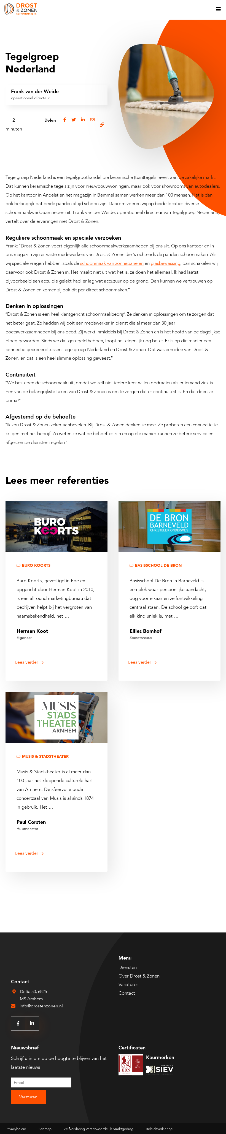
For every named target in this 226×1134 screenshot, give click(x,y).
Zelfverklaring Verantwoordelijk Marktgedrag (98, 1129)
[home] (20, 9)
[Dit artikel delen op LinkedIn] (83, 125)
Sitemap (45, 1129)
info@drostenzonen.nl (41, 1006)
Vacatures (128, 984)
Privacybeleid (16, 1129)
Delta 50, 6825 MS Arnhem (33, 995)
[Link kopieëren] (102, 125)
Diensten (128, 967)
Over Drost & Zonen (139, 976)
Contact (127, 993)
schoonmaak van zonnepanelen (112, 263)
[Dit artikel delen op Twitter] (73, 125)
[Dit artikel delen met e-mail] (92, 125)
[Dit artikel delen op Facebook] (64, 125)
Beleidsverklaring (159, 1129)
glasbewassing (165, 263)
